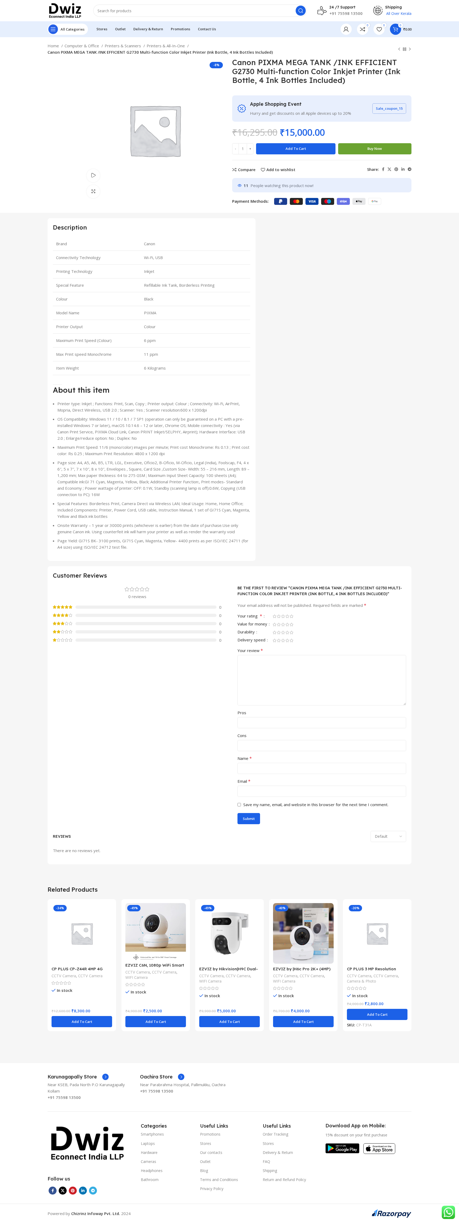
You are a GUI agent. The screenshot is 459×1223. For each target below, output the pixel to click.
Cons (241, 735)
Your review (250, 650)
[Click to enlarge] (93, 191)
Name (244, 758)
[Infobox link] (78, 1077)
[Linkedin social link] (403, 169)
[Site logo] (65, 10)
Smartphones (152, 1134)
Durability (246, 632)
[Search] (301, 11)
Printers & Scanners (123, 45)
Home (54, 45)
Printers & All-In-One (166, 45)
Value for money (252, 624)
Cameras (148, 1161)
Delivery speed (251, 640)
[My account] (346, 29)
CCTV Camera (64, 975)
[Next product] (410, 49)
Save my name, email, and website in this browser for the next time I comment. (315, 804)
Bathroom (150, 1179)
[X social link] (389, 169)
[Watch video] (93, 175)
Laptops (148, 1143)
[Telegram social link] (409, 169)
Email (243, 781)
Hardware (149, 1152)
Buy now (374, 148)
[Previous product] (399, 49)
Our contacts (211, 1152)
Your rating (249, 616)
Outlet (205, 1161)
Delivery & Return (278, 1152)
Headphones (152, 1170)
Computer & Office (82, 45)
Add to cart (296, 148)
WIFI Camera (136, 977)
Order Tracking (275, 1134)
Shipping (270, 1170)
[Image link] (87, 1142)
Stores (205, 1143)
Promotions (210, 1134)
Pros (241, 712)
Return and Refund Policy (284, 1179)
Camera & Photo (361, 981)
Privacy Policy (211, 1188)
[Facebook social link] (383, 169)
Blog (204, 1170)
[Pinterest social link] (396, 169)
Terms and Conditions (219, 1179)
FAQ (266, 1161)
